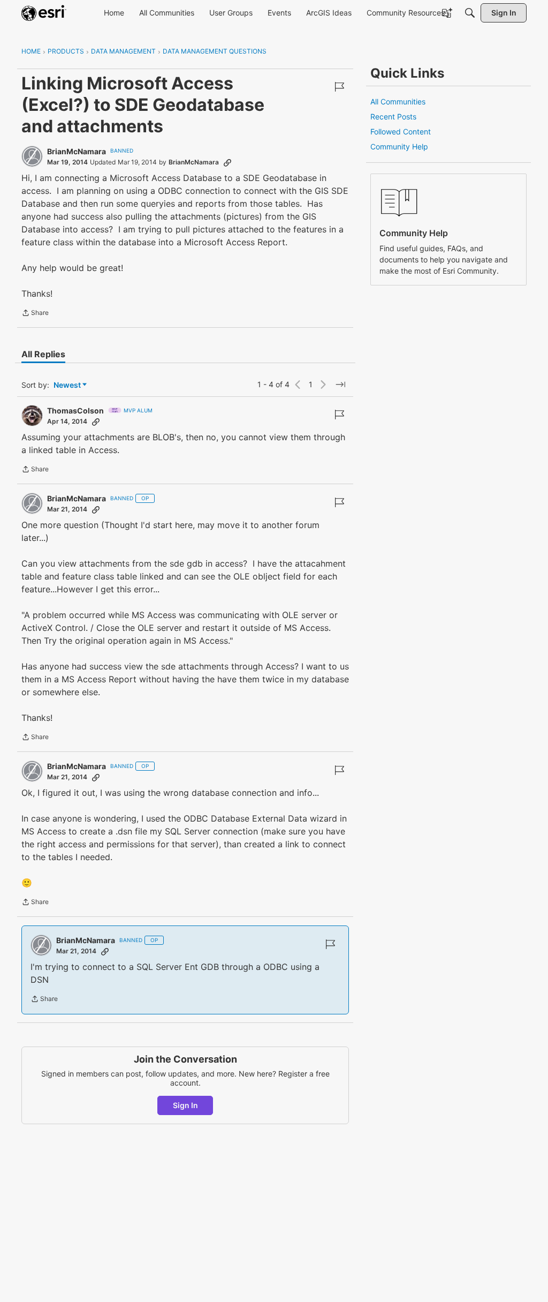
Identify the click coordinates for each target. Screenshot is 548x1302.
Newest (67, 385)
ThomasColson (75, 410)
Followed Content (400, 131)
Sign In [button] (185, 1105)
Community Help (399, 146)
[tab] (43, 354)
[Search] (470, 12)
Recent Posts (393, 116)
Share (35, 313)
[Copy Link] (227, 162)
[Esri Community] (43, 13)
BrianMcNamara (76, 151)
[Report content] (339, 86)
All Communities (397, 101)
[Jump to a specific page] (340, 384)
